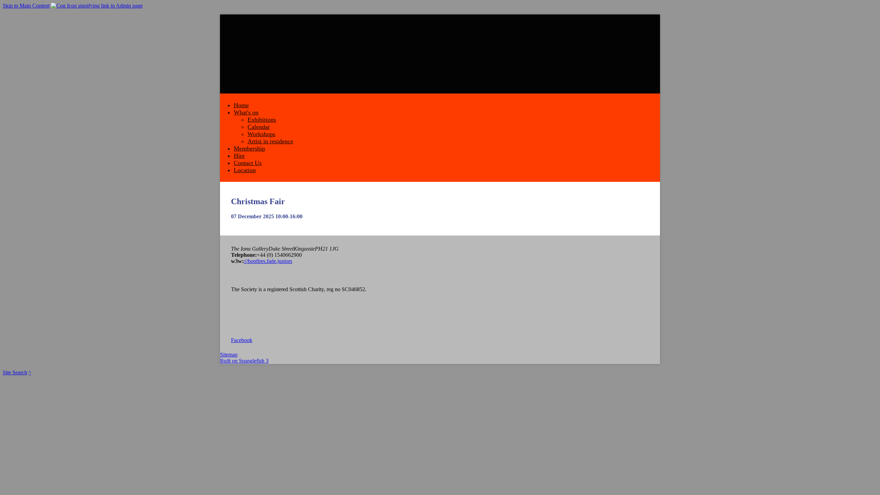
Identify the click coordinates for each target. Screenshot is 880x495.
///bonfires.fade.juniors (268, 261)
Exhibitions (262, 119)
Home (241, 105)
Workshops (261, 134)
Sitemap (229, 355)
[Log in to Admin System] (97, 6)
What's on (246, 112)
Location (245, 170)
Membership (249, 148)
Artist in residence (270, 141)
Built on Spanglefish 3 (244, 361)
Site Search (15, 372)
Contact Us (248, 163)
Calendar (259, 126)
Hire (239, 155)
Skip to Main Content (26, 6)
